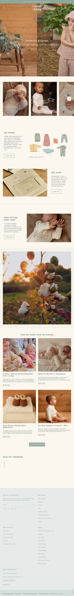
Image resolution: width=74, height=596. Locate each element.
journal (40, 534)
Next (69, 99)
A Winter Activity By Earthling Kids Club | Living (18, 375)
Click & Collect (49, 1)
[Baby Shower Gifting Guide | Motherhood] (19, 406)
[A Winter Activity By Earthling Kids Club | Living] (19, 355)
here (5, 149)
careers (5, 540)
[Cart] (70, 10)
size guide (41, 537)
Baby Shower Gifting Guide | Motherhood (15, 426)
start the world (8, 534)
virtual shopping (43, 515)
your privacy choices (45, 518)
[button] (37, 462)
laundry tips (42, 544)
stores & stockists (9, 580)
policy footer (18, 593)
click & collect (42, 511)
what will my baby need (46, 531)
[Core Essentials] (44, 101)
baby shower (42, 563)
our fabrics (41, 540)
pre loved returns (44, 560)
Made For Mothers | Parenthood (51, 374)
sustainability (42, 550)
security (61, 593)
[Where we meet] (16, 101)
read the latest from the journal (37, 335)
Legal (40, 521)
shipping (41, 502)
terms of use (53, 593)
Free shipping (8, 1)
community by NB (9, 544)
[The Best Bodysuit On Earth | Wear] (54, 406)
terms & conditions (43, 593)
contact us (6, 584)
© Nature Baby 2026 (8, 593)
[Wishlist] (69, 6)
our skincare (42, 557)
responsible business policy (30, 593)
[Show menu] (4, 8)
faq (39, 508)
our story (6, 531)
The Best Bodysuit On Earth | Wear (53, 426)
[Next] (70, 2)
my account (42, 498)
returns (40, 505)
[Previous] (4, 2)
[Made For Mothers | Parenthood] (54, 355)
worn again (41, 547)
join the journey (8, 537)
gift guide (41, 553)
